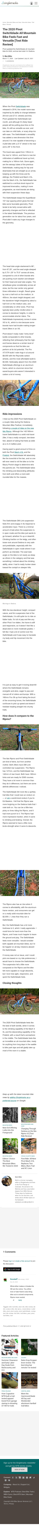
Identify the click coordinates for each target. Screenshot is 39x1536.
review (33, 1311)
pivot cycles (14, 1311)
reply (20, 1300)
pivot (8, 1311)
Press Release (6, 1391)
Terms (6, 1504)
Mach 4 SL (19, 452)
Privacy (11, 1504)
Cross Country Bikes (28, 1156)
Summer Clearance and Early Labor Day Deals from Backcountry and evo (10, 1365)
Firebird (6, 455)
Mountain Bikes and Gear (14, 22)
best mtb (21, 1307)
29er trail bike (13, 1307)
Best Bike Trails (28, 1491)
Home (4, 22)
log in (11, 1261)
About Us (16, 1484)
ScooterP (14, 1279)
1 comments (9, 61)
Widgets (7, 1487)
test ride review (8, 1313)
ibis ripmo (18, 1309)
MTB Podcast (16, 1491)
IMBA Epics (8, 1494)
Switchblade (21, 106)
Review (9, 24)
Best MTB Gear (19, 1494)
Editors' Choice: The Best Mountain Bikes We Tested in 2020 (10, 1162)
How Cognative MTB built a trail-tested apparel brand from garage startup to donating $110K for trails (9, 1400)
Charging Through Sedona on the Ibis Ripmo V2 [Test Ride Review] (28, 1132)
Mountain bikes (26, 22)
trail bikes (23, 1313)
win (8, 798)
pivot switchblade (24, 1311)
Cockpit (23, 1357)
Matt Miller (8, 56)
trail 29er (17, 1313)
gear (28, 1313)
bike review (29, 1307)
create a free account (22, 1261)
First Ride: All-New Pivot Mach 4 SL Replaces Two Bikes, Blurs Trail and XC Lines (28, 1163)
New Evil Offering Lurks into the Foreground (10, 1130)
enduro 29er (10, 1309)
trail (11, 1315)
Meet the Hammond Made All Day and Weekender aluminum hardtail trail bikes (28, 1400)
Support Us (25, 1484)
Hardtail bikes (25, 1391)
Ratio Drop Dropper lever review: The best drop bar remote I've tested (29, 1364)
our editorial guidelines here (14, 68)
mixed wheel (26, 1309)
